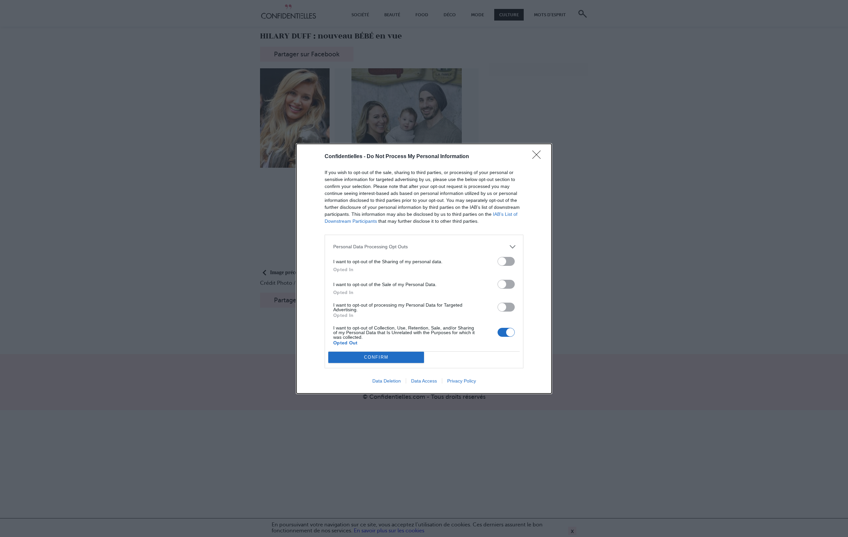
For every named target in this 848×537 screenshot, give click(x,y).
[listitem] (424, 246)
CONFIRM (376, 357)
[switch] (506, 261)
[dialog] (424, 268)
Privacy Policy (461, 381)
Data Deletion (386, 381)
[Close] (538, 156)
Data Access (424, 381)
